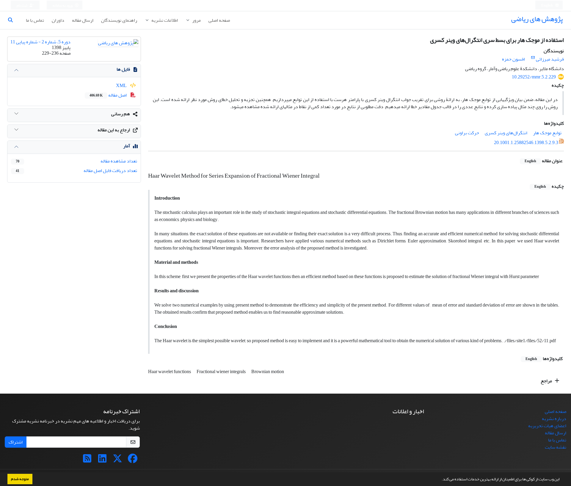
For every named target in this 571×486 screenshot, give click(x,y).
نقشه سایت (555, 447)
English (547, 5)
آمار (126, 145)
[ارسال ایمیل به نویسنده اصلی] (533, 57)
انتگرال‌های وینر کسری (506, 132)
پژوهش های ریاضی (537, 19)
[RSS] (87, 460)
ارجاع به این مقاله (114, 129)
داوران (58, 20)
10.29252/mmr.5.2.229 (534, 76)
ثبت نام (22, 5)
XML (122, 85)
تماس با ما (35, 20)
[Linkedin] (102, 460)
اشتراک (16, 442)
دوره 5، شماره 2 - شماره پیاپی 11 (40, 41)
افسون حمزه (513, 59)
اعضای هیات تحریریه (547, 425)
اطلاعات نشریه (164, 20)
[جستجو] (13, 20)
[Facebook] (133, 460)
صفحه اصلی (219, 20)
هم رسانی (120, 113)
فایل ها (123, 69)
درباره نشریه (554, 418)
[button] (440, 480)
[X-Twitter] (117, 460)
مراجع (547, 380)
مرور (196, 20)
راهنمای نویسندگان (119, 20)
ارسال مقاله (82, 20)
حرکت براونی (467, 132)
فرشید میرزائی (550, 59)
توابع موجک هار (547, 132)
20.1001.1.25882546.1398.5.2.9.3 (526, 142)
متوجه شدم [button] (20, 478)
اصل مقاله (109, 95)
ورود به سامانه (63, 5)
